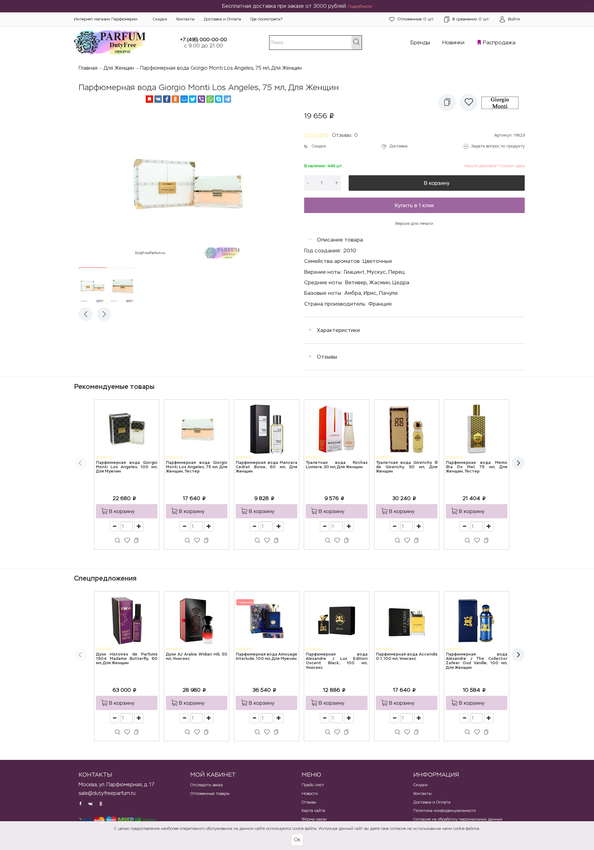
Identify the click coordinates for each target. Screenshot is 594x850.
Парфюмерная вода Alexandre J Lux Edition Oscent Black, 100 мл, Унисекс (336, 661)
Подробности (360, 6)
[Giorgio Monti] (502, 102)
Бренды (420, 42)
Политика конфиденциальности (444, 810)
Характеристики (338, 330)
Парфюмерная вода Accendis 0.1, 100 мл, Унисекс (406, 656)
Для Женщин (119, 68)
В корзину (437, 183)
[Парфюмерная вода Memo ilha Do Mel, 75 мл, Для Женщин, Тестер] (476, 428)
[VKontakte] (158, 99)
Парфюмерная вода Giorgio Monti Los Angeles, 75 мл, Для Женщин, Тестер (196, 467)
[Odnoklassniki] (175, 99)
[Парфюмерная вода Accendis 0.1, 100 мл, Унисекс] (406, 620)
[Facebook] (166, 99)
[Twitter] (192, 99)
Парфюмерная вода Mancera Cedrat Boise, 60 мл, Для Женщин (266, 467)
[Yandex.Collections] (149, 99)
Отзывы (327, 356)
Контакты (185, 19)
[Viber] (201, 99)
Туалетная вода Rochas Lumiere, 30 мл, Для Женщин (336, 464)
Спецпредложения (105, 578)
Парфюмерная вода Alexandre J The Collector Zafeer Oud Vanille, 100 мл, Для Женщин (476, 661)
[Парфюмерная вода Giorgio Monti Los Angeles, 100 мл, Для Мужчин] (127, 428)
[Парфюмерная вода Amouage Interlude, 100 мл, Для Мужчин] (266, 620)
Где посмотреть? (266, 19)
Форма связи (314, 819)
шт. (416, 19)
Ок (297, 839)
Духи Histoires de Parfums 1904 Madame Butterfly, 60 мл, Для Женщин (126, 659)
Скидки (160, 19)
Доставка (398, 146)
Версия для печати (414, 223)
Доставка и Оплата (222, 19)
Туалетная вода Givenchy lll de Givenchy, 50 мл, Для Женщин (406, 467)
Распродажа (499, 42)
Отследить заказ (206, 784)
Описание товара (340, 239)
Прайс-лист (313, 784)
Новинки (453, 42)
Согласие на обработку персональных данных (457, 819)
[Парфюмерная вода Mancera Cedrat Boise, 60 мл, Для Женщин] (266, 428)
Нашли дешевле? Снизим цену (494, 165)
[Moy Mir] (184, 99)
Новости (310, 793)
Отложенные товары (210, 793)
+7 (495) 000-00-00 (203, 39)
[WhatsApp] (210, 99)
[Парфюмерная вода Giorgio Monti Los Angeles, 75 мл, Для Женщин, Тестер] (197, 428)
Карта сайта (313, 810)
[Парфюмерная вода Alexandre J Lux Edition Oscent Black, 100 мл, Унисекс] (336, 620)
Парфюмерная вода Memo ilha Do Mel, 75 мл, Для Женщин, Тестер (476, 467)
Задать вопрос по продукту (498, 146)
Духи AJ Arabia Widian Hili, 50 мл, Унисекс (196, 656)
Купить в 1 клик (414, 205)
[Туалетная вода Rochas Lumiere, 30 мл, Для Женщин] (336, 428)
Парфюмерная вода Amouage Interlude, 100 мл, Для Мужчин (266, 656)
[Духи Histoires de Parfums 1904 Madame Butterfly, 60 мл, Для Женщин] (127, 620)
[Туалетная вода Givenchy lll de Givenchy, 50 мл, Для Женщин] (406, 428)
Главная (88, 68)
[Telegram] (227, 99)
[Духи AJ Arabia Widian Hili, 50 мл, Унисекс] (197, 620)
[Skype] (218, 99)
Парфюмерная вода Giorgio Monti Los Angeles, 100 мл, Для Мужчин (126, 467)
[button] (447, 102)
